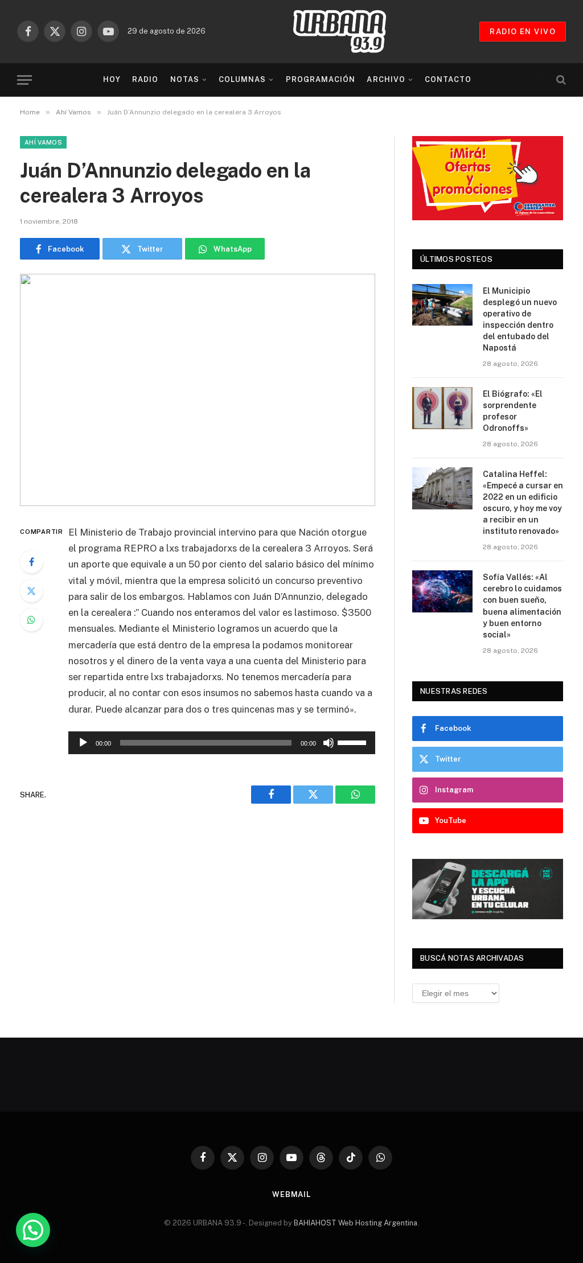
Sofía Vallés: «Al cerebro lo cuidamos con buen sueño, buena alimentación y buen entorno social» (522, 606)
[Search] (560, 80)
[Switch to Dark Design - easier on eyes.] (541, 80)
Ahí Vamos (43, 142)
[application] (221, 742)
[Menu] (24, 80)
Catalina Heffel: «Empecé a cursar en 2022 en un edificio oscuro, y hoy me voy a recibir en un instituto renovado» (523, 503)
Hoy (112, 79)
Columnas (242, 79)
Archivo (386, 79)
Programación (320, 79)
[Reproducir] (83, 742)
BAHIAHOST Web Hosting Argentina (355, 1223)
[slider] (353, 741)
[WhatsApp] (31, 619)
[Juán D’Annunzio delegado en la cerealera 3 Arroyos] (197, 390)
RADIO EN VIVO (523, 31)
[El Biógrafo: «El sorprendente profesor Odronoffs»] (442, 408)
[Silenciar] (328, 742)
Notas (184, 79)
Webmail (291, 1194)
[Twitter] (31, 590)
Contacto (448, 79)
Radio (145, 79)
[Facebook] (31, 561)
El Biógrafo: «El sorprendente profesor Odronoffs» (513, 411)
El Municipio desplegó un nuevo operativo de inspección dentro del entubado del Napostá (520, 319)
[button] (33, 1230)
